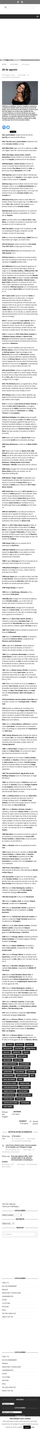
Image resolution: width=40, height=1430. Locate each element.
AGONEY (10, 1044)
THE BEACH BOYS (9, 1095)
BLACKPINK (18, 1048)
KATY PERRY (7, 1068)
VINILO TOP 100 (7, 1317)
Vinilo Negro (22, 75)
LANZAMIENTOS (7, 1296)
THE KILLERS (20, 1099)
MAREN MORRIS (8, 1075)
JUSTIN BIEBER (24, 1064)
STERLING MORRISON (10, 1087)
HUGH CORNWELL (9, 1056)
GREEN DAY (16, 1052)
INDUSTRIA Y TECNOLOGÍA (11, 1293)
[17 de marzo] (6, 1137)
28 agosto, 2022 (9, 75)
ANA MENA (19, 1044)
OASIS (20, 1079)
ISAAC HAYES (22, 1056)
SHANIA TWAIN (24, 1083)
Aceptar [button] (27, 1427)
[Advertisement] (20, 40)
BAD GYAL (30, 1044)
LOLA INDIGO (20, 1072)
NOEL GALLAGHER (9, 1079)
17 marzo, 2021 (19, 1139)
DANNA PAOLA (30, 1048)
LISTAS (4, 1300)
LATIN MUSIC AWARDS (22, 1068)
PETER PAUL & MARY (10, 1083)
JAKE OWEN (7, 1060)
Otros (4, 1310)
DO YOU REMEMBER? (9, 1286)
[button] (37, 16)
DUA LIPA (6, 1052)
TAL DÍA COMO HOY (9, 1313)
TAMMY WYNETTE (9, 1091)
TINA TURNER (8, 1107)
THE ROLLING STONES (10, 1103)
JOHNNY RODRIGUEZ (10, 1064)
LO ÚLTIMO (6, 1303)
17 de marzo (16, 1136)
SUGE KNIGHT (25, 1087)
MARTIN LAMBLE (22, 1075)
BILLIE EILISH (8, 1048)
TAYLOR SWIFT (23, 1091)
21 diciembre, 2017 (14, 1150)
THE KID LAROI (8, 1099)
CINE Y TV (5, 1283)
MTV (32, 1075)
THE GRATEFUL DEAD (24, 1095)
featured (5, 1289)
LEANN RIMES (8, 1072)
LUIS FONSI (31, 1072)
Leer (32, 1427)
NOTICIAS (5, 1307)
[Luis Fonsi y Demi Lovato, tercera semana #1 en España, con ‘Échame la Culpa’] (3, 1145)
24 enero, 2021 (9, 1164)
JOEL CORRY (18, 1060)
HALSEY (26, 1052)
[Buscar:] (20, 1234)
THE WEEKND (25, 1103)
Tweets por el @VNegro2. (10, 1206)
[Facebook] (18, 2)
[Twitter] (22, 2)
